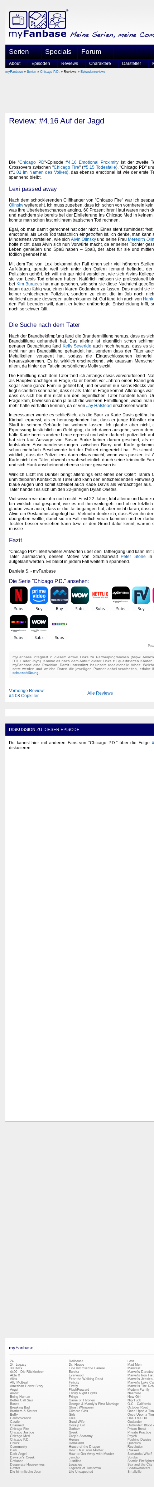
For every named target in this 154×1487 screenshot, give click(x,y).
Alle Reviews (100, 693)
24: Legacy (18, 1364)
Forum (91, 51)
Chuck (15, 1443)
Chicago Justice (22, 1432)
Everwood (76, 1375)
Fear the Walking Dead (86, 1379)
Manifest (133, 1368)
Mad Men (134, 1364)
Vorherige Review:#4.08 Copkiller (27, 693)
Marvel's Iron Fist (140, 1375)
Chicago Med (20, 1436)
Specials (58, 51)
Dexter (15, 1468)
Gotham (75, 1429)
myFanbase (14, 71)
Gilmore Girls (78, 1411)
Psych (132, 1436)
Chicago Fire (66, 167)
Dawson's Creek (22, 1457)
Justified (75, 1461)
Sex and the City (140, 1464)
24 (12, 1361)
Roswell (133, 1450)
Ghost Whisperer (81, 1407)
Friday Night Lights (83, 1393)
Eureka (74, 1372)
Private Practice (139, 1432)
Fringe (73, 1397)
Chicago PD (31, 162)
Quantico (134, 1443)
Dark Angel (18, 1454)
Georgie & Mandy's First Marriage (94, 1404)
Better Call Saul (21, 1400)
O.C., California (139, 1404)
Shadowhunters (138, 1468)
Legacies (75, 1464)
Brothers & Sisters (23, 1411)
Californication (20, 1418)
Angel (14, 1389)
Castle (15, 1421)
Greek (73, 1432)
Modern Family (138, 1389)
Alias (13, 1379)
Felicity (74, 1382)
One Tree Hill (137, 1418)
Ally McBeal (19, 1382)
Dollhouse (76, 1361)
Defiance (16, 1461)
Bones (14, 1404)
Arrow (14, 1393)
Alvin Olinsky (83, 239)
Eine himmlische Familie (87, 1368)
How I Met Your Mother (86, 1450)
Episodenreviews (93, 71)
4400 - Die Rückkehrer (27, 1372)
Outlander (134, 1421)
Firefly (73, 1386)
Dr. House (76, 1364)
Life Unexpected (81, 1471)
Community (18, 1446)
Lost (130, 1361)
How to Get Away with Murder (91, 1454)
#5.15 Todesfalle (99, 167)
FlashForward (79, 1389)
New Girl (133, 1397)
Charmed (17, 1425)
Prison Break (136, 1429)
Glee (72, 1418)
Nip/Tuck (134, 1400)
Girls (72, 1414)
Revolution (135, 1446)
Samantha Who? (139, 1454)
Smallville (134, 1471)
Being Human (20, 1397)
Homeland (76, 1443)
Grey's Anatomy (81, 1436)
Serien (31, 71)
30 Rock (16, 1368)
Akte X (15, 1375)
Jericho (74, 1457)
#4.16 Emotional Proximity (92, 162)
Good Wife (77, 1421)
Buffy (14, 1414)
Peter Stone (133, 556)
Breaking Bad (20, 1407)
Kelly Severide (77, 346)
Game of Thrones (82, 1400)
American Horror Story (26, 1386)
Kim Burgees (29, 283)
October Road (137, 1407)
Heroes (74, 1439)
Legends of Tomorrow (85, 1468)
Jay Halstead (99, 405)
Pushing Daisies (139, 1439)
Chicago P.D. (50, 71)
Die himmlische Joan (25, 1471)
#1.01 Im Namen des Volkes (38, 172)
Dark (13, 1450)
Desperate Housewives (27, 1464)
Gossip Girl (77, 1425)
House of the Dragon (84, 1446)
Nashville (134, 1393)
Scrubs (132, 1457)
